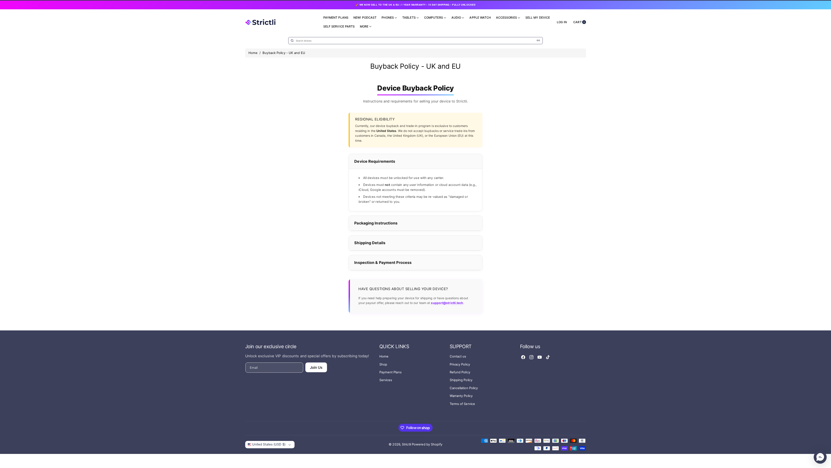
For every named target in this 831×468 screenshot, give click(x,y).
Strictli (406, 444)
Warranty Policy (461, 396)
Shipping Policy (461, 380)
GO (538, 40)
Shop (383, 364)
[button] (820, 457)
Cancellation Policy (464, 388)
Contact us (458, 356)
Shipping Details (369, 242)
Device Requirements (374, 161)
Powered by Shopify (427, 444)
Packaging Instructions (376, 223)
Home (253, 53)
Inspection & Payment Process (383, 262)
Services (385, 380)
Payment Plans (390, 372)
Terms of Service (462, 404)
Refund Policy (460, 372)
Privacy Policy (460, 364)
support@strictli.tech (447, 303)
